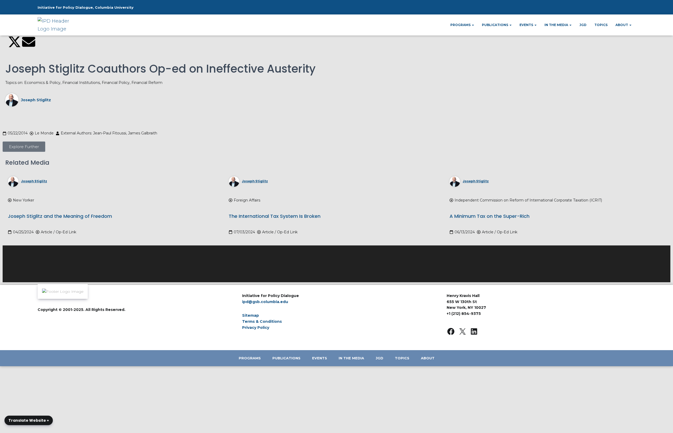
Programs (460, 25)
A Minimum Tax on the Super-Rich (489, 216)
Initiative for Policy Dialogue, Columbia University (86, 7)
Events (526, 25)
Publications (495, 25)
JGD (583, 25)
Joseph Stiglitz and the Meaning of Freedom (60, 216)
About (622, 25)
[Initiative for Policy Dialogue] (56, 25)
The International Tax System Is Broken (274, 216)
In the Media (556, 25)
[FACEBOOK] (451, 331)
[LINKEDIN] (474, 331)
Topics (601, 25)
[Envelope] (28, 41)
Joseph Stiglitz (36, 100)
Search (619, 10)
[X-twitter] (14, 41)
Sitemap (250, 315)
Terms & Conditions (262, 321)
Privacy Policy (255, 327)
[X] (462, 331)
